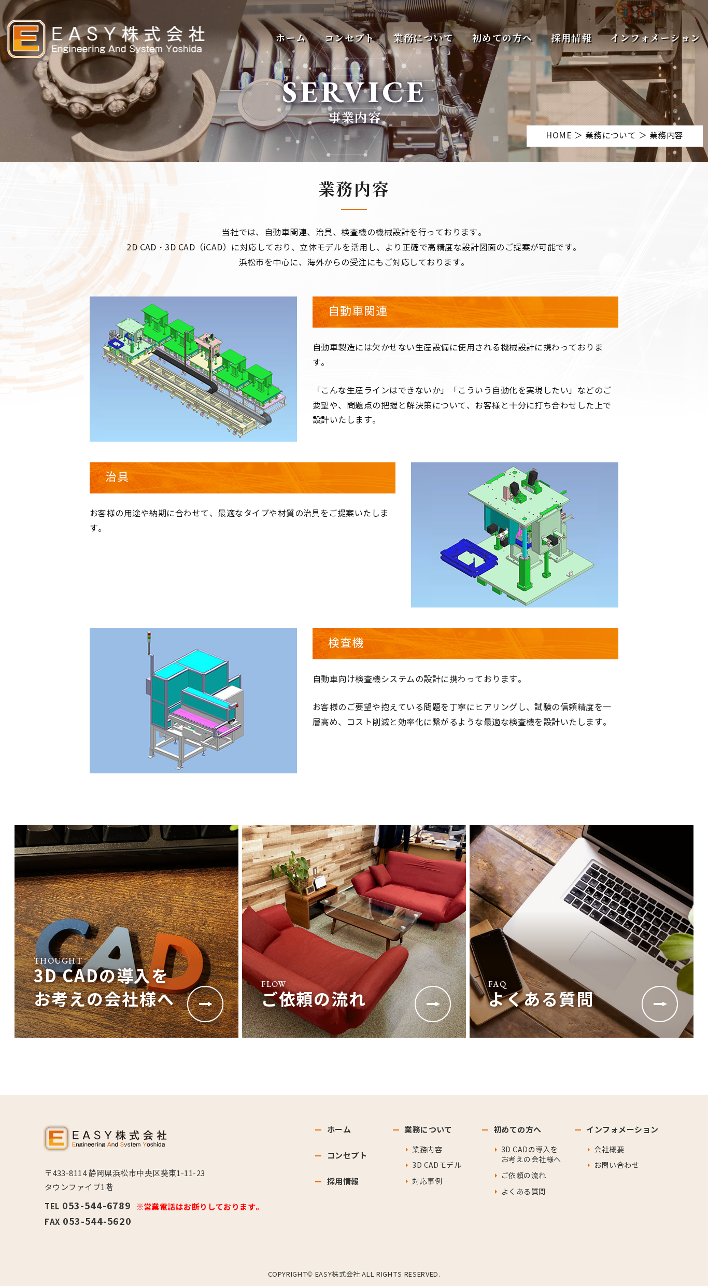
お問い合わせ (616, 1165)
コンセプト (349, 39)
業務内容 (427, 1150)
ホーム (291, 39)
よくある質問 (523, 1192)
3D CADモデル (436, 1165)
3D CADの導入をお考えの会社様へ (531, 1155)
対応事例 (427, 1181)
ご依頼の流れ (523, 1175)
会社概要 (609, 1150)
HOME (559, 135)
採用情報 (571, 39)
